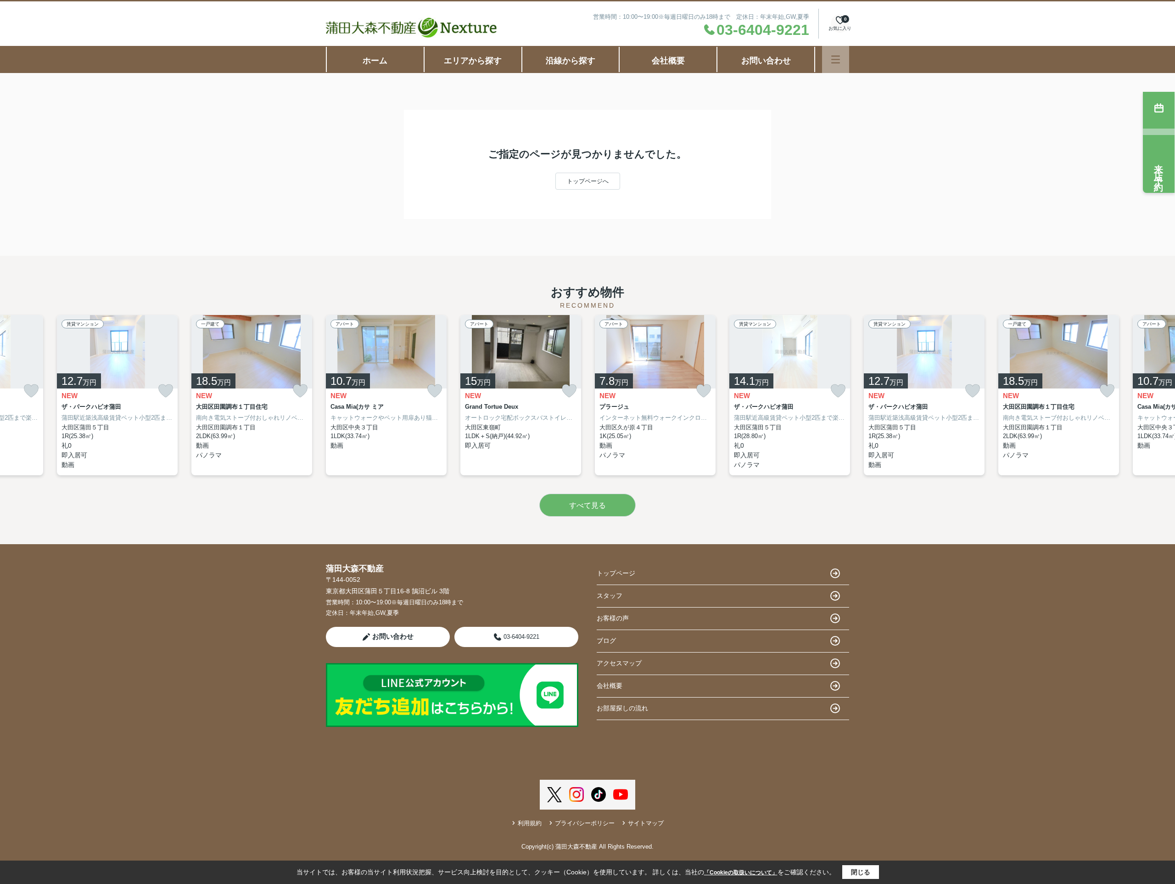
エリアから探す (473, 60)
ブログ (606, 640)
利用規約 (530, 823)
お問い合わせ (766, 60)
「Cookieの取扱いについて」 (741, 872)
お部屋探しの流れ (622, 708)
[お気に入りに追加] (31, 391)
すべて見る (587, 505)
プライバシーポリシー (585, 823)
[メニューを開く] (836, 59)
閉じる (860, 872)
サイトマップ (646, 823)
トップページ (616, 573)
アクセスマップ (619, 663)
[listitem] (386, 395)
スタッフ (609, 595)
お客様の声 (613, 618)
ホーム (375, 60)
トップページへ (588, 181)
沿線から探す (570, 60)
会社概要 (668, 60)
